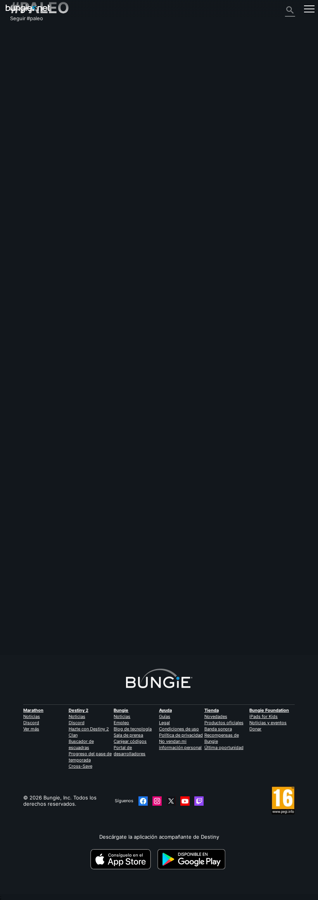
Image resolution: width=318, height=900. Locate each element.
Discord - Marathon (37, 177)
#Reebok (203, 533)
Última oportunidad (224, 747)
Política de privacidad (181, 735)
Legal (164, 722)
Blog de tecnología (133, 729)
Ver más (31, 729)
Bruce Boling (25, 539)
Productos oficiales (224, 722)
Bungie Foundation (269, 710)
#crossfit (165, 533)
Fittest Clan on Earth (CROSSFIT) (50, 533)
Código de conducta (36, 185)
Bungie (121, 710)
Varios (21, 165)
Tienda (211, 710)
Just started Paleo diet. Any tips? (50, 603)
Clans (96, 533)
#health (138, 603)
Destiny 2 (25, 41)
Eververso (26, 90)
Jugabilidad (27, 65)
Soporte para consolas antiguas (52, 140)
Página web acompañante (45, 109)
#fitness (144, 533)
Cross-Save (80, 766)
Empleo (121, 722)
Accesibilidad (30, 103)
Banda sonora (218, 729)
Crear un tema (29, 498)
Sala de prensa (128, 735)
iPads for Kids (263, 716)
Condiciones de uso (179, 729)
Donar (255, 729)
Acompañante (31, 146)
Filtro (56, 498)
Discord (31, 722)
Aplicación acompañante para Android (59, 121)
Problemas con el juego (42, 97)
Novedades (215, 716)
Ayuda (21, 72)
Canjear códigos (130, 741)
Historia (23, 59)
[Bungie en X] (171, 801)
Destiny (27, 8)
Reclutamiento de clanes (44, 152)
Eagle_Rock (123, 626)
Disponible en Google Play (192, 859)
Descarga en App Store (123, 859)
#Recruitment (119, 533)
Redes (21, 84)
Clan (73, 735)
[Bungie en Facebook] (143, 801)
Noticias (31, 716)
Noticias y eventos (268, 722)
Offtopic (100, 603)
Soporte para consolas (41, 134)
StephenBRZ (25, 609)
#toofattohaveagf (181, 603)
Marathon (33, 710)
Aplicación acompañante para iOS (54, 115)
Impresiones (29, 47)
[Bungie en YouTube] (185, 801)
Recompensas (31, 53)
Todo (20, 34)
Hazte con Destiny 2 (89, 729)
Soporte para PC (34, 128)
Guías (164, 716)
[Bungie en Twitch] (199, 801)
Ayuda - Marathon (36, 171)
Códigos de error (34, 78)
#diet (154, 603)
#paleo (184, 533)
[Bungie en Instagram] (157, 801)
